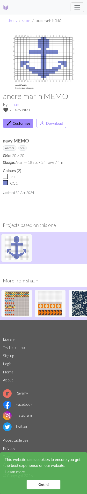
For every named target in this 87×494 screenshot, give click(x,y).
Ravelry (21, 393)
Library (12, 21)
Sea (22, 148)
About (8, 380)
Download (51, 123)
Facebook (23, 404)
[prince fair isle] (16, 303)
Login (7, 363)
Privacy (9, 448)
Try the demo (14, 347)
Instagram (23, 415)
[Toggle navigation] (77, 7)
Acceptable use (16, 440)
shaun (26, 21)
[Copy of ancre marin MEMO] (16, 247)
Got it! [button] (43, 484)
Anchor (9, 148)
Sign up (8, 355)
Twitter (21, 426)
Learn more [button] (15, 472)
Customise (18, 123)
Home (8, 372)
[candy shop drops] (50, 303)
